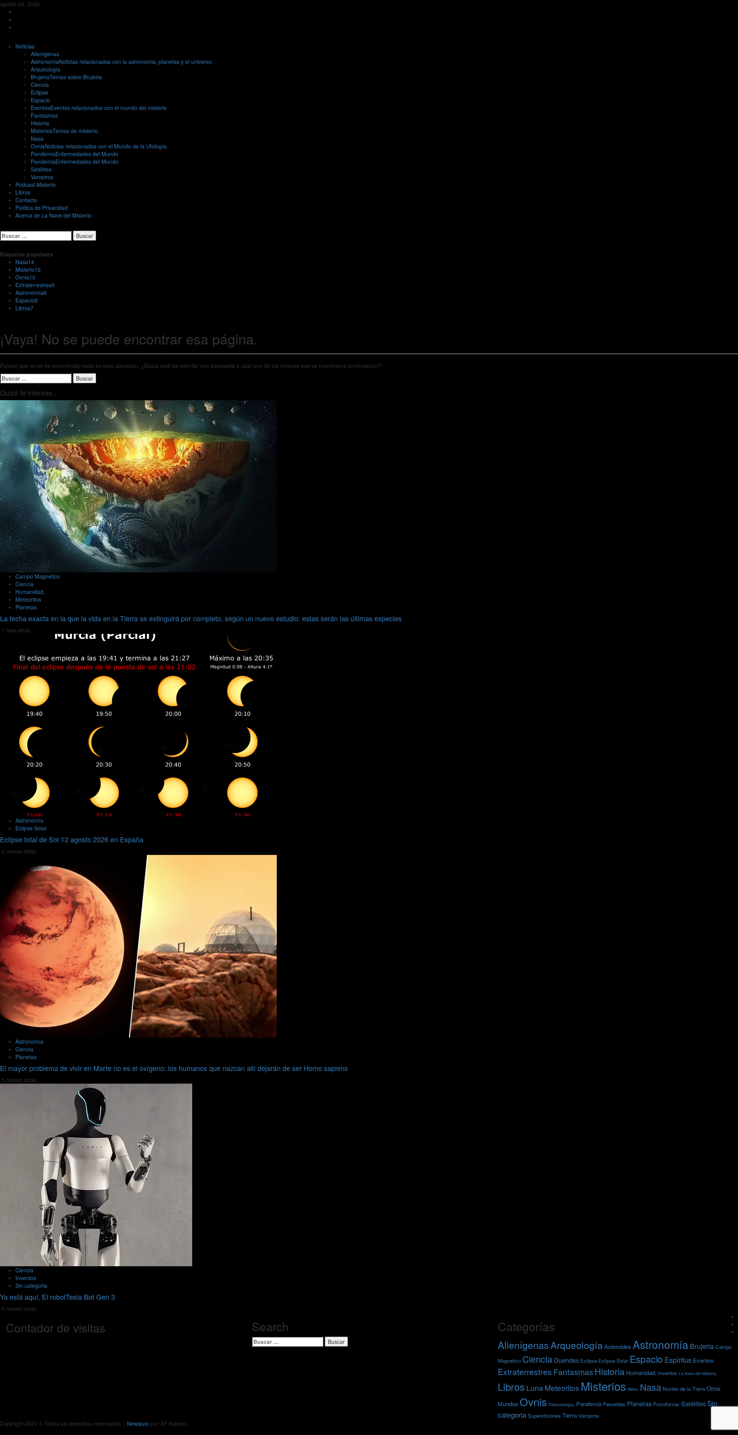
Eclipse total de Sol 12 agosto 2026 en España (71, 839)
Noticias (25, 46)
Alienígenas (45, 54)
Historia (40, 123)
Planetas (26, 607)
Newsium (138, 1423)
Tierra (569, 1415)
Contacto (26, 200)
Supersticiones (544, 1415)
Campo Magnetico (37, 576)
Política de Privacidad (41, 207)
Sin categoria (31, 1285)
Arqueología (45, 69)
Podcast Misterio (35, 184)
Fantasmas (44, 115)
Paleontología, (562, 1404)
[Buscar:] (35, 236)
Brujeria (66, 77)
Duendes (566, 1360)
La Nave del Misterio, (698, 1373)
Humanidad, (30, 591)
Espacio (40, 100)
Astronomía (122, 61)
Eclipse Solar (31, 828)
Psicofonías (666, 1404)
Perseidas (614, 1404)
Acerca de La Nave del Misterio (53, 215)
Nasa (37, 138)
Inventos (25, 1278)
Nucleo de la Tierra (684, 1388)
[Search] (2, 227)
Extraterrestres (35, 285)
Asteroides (617, 1346)
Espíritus (678, 1360)
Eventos (99, 107)
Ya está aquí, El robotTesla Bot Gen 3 (57, 1297)
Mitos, (633, 1389)
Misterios (65, 131)
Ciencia (40, 84)
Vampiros (42, 177)
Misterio (28, 269)
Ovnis (99, 146)
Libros (22, 192)
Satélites (41, 169)
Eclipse (39, 92)
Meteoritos (28, 599)
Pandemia (74, 154)
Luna (534, 1387)
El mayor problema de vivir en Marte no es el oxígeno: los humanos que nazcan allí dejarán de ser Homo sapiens (174, 1068)
